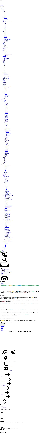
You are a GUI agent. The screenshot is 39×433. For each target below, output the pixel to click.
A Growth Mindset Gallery (7, 167)
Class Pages (4, 101)
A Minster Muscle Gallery (7, 166)
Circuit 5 (5, 26)
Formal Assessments (4, 56)
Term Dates (4, 72)
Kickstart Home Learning (7, 95)
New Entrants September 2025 (6, 51)
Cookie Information (4, 407)
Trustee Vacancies (5, 18)
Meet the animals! (6, 53)
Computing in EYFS (7, 217)
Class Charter (6, 102)
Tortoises (4, 160)
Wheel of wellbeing (6, 96)
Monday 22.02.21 (6, 152)
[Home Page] (3, 251)
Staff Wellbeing (5, 38)
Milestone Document (7, 229)
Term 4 (4, 64)
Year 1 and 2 (6, 178)
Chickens (4, 159)
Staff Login (2, 408)
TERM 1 (5, 88)
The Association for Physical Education (8, 206)
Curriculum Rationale (7, 200)
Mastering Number (6, 192)
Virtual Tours (5, 52)
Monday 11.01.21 (6, 139)
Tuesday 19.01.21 (6, 142)
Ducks (4, 158)
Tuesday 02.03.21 (6, 155)
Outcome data (5, 45)
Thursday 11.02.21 (6, 151)
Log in (2, 250)
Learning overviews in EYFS (7, 128)
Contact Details (4, 17)
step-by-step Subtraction (7, 194)
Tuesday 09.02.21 (6, 150)
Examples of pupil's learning (7, 230)
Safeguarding (4, 42)
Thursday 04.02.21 (6, 148)
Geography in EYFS (7, 223)
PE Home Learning (5, 129)
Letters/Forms (4, 62)
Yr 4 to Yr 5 (5, 29)
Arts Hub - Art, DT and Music (4, 273)
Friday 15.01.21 (6, 141)
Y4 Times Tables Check (6, 59)
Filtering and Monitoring (5, 91)
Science (4, 209)
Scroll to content (1, 5)
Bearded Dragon (5, 161)
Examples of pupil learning (7, 197)
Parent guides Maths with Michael (8, 193)
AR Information (5, 162)
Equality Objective (4, 48)
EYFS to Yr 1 (5, 27)
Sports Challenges (6, 204)
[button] (19, 255)
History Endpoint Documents (7, 214)
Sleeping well (6, 97)
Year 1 (4, 12)
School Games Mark (7, 76)
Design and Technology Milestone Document (9, 237)
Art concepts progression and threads (8, 232)
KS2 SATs (5, 57)
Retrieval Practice (4, 174)
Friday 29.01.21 (6, 146)
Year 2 (5, 169)
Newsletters (4, 61)
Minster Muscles (6, 112)
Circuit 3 (5, 25)
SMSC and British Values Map (7, 210)
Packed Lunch (5, 83)
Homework (4, 80)
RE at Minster (6, 225)
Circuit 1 (5, 24)
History (4, 212)
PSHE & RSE (5, 196)
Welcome (3, 9)
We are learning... (6, 103)
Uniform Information (4, 84)
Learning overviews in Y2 (7, 109)
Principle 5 (5, 34)
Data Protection (4, 50)
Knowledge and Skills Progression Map (8, 199)
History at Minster (6, 215)
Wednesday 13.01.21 (7, 140)
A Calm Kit (6, 94)
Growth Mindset (6, 115)
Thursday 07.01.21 (6, 138)
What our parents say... (6, 55)
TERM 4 (5, 90)
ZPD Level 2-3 (6, 180)
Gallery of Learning (6, 113)
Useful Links (4, 98)
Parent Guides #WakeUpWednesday (6, 78)
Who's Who (4, 10)
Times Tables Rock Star (7, 191)
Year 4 (4, 114)
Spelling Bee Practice (4, 163)
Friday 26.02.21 (6, 154)
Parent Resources (5, 37)
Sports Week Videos (6, 203)
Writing (4, 182)
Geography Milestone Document (8, 221)
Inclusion (3, 22)
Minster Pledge (5, 173)
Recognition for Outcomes (6, 74)
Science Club (6, 211)
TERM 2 (5, 89)
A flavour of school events (6, 172)
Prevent (3, 43)
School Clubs (4, 86)
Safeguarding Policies (6, 47)
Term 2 (4, 63)
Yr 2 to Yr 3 (5, 28)
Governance (4, 46)
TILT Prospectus (6, 19)
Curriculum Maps (4, 247)
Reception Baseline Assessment (6, 58)
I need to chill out (7, 134)
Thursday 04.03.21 (6, 156)
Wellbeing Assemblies (6, 40)
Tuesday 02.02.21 (6, 147)
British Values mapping (7, 198)
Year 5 (4, 14)
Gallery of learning (6, 108)
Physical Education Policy (7, 207)
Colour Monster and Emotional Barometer (7, 39)
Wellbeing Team (5, 36)
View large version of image (3, 323)
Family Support (4, 31)
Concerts (4, 77)
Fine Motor (5, 23)
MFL (4, 228)
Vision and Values (4, 21)
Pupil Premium (5, 49)
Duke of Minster (4, 85)
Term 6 (4, 65)
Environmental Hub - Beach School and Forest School (7, 241)
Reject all (1, 432)
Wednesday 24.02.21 (7, 153)
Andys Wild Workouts (7, 131)
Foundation (5, 126)
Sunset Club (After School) (6, 87)
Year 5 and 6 (6, 179)
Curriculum (2, 164)
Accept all (3, 432)
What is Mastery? (6, 190)
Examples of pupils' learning (7, 216)
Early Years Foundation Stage (6, 176)
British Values (6, 201)
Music (4, 239)
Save (5, 432)
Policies (2, 406)
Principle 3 (5, 33)
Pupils (1, 99)
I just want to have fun (8, 135)
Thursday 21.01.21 (6, 143)
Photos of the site (2, 326)
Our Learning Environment (6, 165)
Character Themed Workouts (8, 133)
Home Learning (6, 105)
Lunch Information (4, 82)
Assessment (4, 175)
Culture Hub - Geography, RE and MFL (6, 219)
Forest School (5, 242)
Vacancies (3, 20)
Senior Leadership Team (6, 15)
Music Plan (4, 60)
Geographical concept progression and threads (9, 220)
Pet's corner (4, 157)
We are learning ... (6, 127)
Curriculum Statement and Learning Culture (5, 269)
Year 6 (4, 122)
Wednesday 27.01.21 (7, 145)
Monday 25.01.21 (6, 144)
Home (1, 8)
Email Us (11, 370)
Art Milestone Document (7, 234)
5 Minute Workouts (7, 132)
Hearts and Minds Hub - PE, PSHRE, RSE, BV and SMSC (8, 195)
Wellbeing (4, 93)
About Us (2, 376)
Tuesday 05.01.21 (6, 137)
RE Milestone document (7, 227)
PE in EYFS (6, 208)
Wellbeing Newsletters (6, 41)
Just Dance (6, 136)
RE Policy (6, 226)
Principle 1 (5, 32)
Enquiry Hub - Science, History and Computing (5, 272)
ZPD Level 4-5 (6, 181)
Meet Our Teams (4, 11)
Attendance (4, 44)
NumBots (4, 81)
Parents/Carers (5, 30)
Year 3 (4, 13)
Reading (4, 177)
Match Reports (6, 202)
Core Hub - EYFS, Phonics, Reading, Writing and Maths (6, 271)
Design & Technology (6, 235)
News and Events (3, 385)
